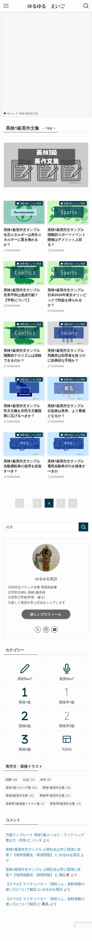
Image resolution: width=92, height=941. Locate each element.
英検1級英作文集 (56, 787)
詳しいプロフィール (45, 614)
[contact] (54, 629)
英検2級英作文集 (20, 795)
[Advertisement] (46, 62)
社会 (29, 779)
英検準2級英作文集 (65, 803)
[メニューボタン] (6, 6)
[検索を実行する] (83, 527)
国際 (11, 779)
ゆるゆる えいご (46, 6)
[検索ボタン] (86, 6)
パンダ (37, 840)
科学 (45, 779)
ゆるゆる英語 (69, 854)
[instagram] (46, 629)
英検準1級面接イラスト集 (25, 803)
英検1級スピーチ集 (21, 787)
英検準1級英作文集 (55, 795)
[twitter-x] (38, 629)
